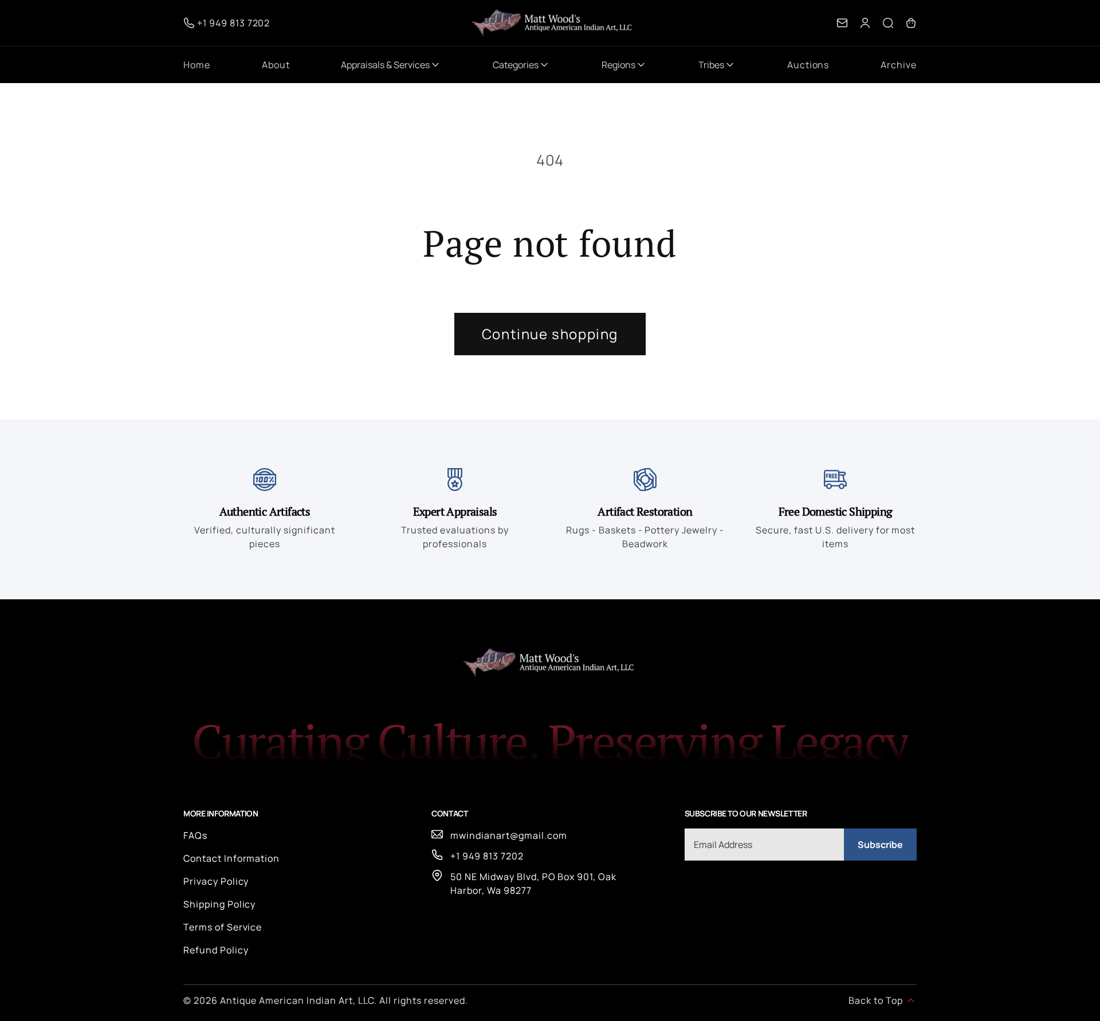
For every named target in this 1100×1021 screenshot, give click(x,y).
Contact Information (231, 858)
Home (196, 64)
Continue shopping (550, 333)
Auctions (808, 64)
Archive (899, 64)
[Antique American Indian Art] (553, 23)
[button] (888, 23)
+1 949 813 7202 (486, 856)
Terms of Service (222, 927)
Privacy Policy (216, 881)
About (276, 64)
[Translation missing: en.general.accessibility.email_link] (842, 23)
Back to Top (875, 1000)
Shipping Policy (219, 904)
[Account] (865, 23)
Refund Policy (215, 950)
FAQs (195, 835)
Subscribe (880, 844)
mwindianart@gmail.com (508, 835)
